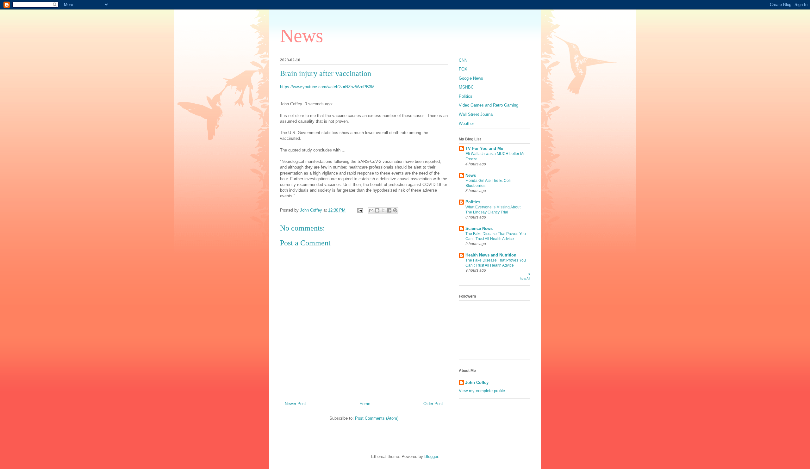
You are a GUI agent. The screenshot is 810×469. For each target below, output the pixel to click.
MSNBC (466, 87)
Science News (479, 228)
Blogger (431, 456)
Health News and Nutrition (490, 255)
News (301, 35)
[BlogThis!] (377, 210)
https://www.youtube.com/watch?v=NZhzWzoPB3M (327, 86)
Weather (466, 123)
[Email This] (371, 210)
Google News (471, 78)
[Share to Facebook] (389, 210)
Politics (465, 96)
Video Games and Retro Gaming (488, 105)
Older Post (433, 403)
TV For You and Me (484, 148)
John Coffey (477, 382)
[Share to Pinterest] (395, 210)
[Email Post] (359, 210)
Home (364, 403)
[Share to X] (383, 210)
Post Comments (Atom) (376, 418)
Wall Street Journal (476, 114)
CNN (463, 60)
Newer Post (295, 403)
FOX (463, 69)
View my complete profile (482, 390)
